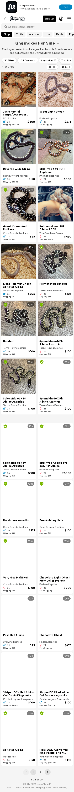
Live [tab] (47, 34)
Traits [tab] (19, 34)
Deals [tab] (59, 34)
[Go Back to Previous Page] (5, 19)
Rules (10, 787)
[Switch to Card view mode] (54, 67)
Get (66, 7)
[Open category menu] (58, 43)
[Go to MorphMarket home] (17, 18)
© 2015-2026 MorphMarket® (37, 784)
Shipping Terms (43, 787)
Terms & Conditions (24, 787)
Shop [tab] (7, 34)
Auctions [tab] (34, 34)
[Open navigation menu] (69, 19)
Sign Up (49, 18)
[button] (9, 60)
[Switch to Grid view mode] (50, 67)
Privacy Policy (60, 787)
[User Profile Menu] (61, 19)
